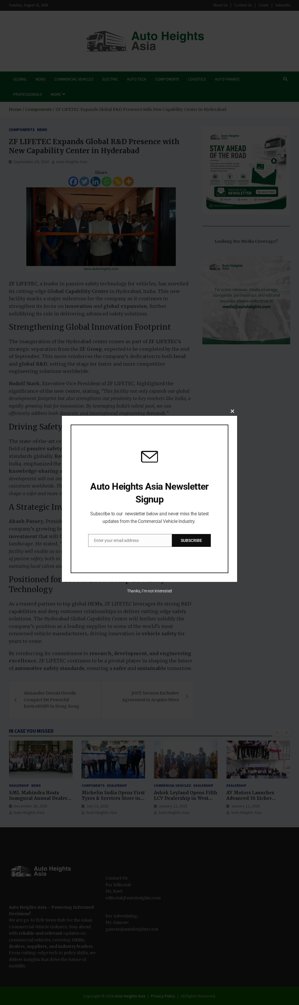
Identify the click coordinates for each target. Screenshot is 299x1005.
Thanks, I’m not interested (149, 591)
